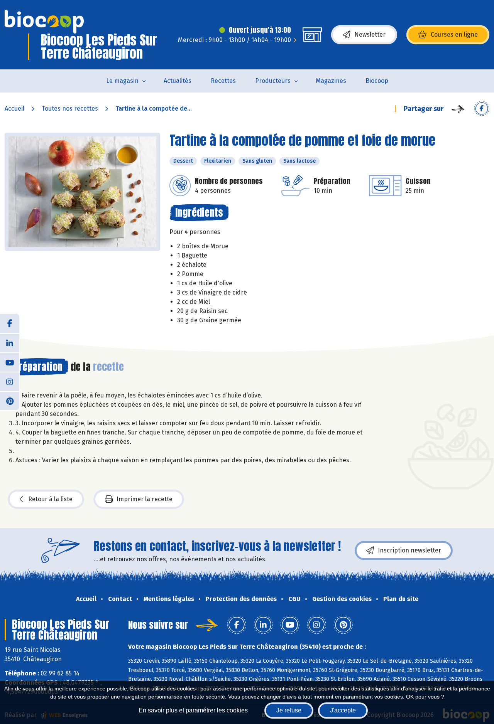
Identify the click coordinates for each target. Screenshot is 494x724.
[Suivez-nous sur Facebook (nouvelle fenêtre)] (9, 323)
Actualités (177, 80)
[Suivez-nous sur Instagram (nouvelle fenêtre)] (9, 381)
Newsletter (370, 34)
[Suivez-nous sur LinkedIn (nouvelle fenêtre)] (9, 342)
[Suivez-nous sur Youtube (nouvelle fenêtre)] (9, 362)
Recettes (223, 80)
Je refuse (288, 710)
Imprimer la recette (145, 499)
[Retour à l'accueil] (44, 22)
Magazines (331, 80)
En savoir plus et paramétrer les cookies (193, 710)
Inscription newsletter (409, 550)
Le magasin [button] (122, 80)
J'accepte (343, 710)
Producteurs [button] (273, 80)
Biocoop (376, 80)
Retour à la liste (50, 499)
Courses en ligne (454, 34)
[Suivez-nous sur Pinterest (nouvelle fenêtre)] (9, 400)
